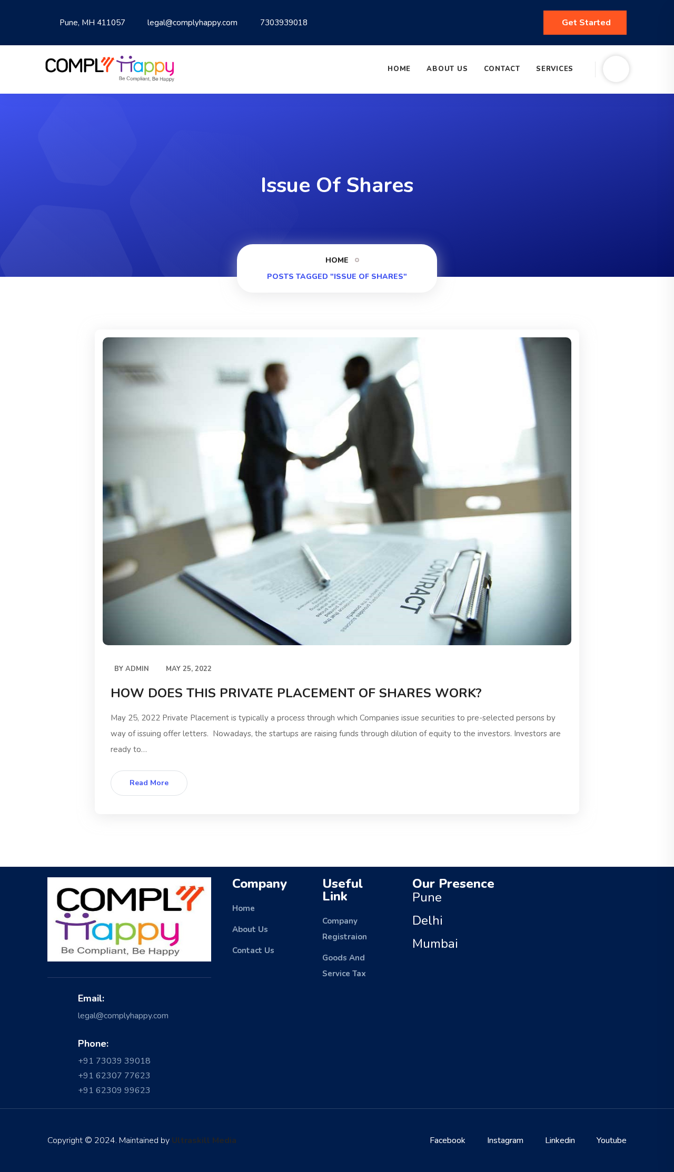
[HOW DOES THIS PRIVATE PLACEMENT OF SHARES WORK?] (337, 491)
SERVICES (554, 69)
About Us (447, 69)
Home (399, 69)
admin (137, 669)
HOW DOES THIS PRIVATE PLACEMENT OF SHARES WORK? (296, 693)
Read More (149, 783)
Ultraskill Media (204, 1140)
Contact (502, 69)
